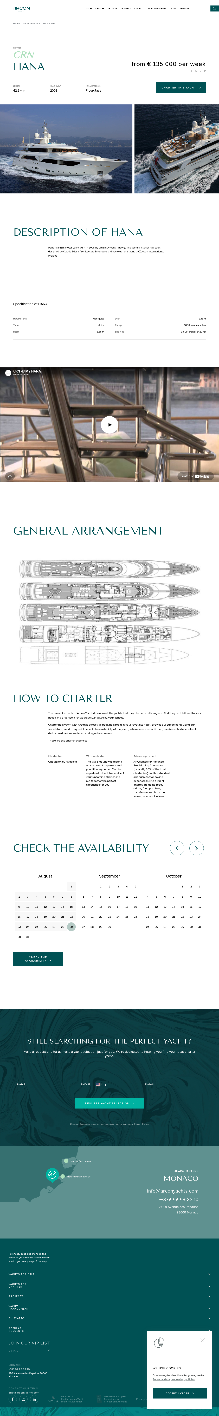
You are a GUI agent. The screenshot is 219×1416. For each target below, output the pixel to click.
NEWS (173, 8)
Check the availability (36, 959)
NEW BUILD (139, 8)
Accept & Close (177, 1393)
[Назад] (177, 848)
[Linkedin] (34, 1399)
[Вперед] (196, 848)
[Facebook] (13, 1399)
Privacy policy (144, 1399)
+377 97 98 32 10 (178, 1199)
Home (16, 23)
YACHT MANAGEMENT (158, 8)
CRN (43, 23)
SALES (89, 8)
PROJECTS (112, 8)
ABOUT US (184, 8)
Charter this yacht (179, 87)
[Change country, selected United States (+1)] (99, 1084)
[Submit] (49, 1350)
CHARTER (99, 8)
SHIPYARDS (125, 8)
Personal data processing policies (174, 1379)
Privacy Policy (141, 1124)
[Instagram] (23, 1399)
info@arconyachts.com (172, 1191)
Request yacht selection (107, 1103)
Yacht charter (30, 23)
